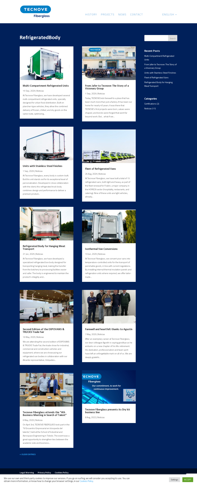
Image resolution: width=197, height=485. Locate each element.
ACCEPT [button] (187, 479)
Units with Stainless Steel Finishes (42, 166)
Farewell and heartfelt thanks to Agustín (108, 329)
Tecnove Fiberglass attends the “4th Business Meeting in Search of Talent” (45, 414)
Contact (136, 14)
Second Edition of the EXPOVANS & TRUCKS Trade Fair (43, 331)
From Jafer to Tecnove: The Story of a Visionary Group (107, 87)
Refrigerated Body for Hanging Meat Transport (44, 248)
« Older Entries (28, 454)
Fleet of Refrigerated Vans (100, 169)
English (168, 14)
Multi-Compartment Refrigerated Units (46, 85)
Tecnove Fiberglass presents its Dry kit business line (107, 411)
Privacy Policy (44, 472)
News (122, 14)
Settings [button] (174, 479)
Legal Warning (27, 472)
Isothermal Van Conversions (101, 249)
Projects (107, 14)
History (91, 14)
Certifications (150, 103)
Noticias (40, 90)
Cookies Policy (61, 472)
